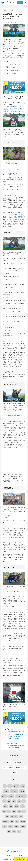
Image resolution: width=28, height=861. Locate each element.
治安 (7, 816)
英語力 (16, 826)
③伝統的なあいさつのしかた (14, 70)
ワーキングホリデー (8, 767)
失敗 (11, 806)
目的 (17, 821)
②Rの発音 (11, 69)
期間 (19, 811)
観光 (9, 831)
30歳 (5, 786)
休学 (4, 801)
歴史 (23, 811)
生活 (16, 816)
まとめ (8, 74)
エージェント (14, 791)
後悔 (9, 811)
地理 (19, 801)
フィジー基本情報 (17, 762)
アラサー (6, 791)
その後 (22, 786)
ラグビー (11, 796)
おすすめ (16, 786)
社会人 (4, 826)
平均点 (22, 806)
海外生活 (18, 767)
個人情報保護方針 (10, 855)
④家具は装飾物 (12, 71)
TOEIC (8, 762)
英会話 (10, 826)
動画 (4, 335)
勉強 (14, 801)
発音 (12, 821)
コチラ (8, 706)
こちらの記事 (20, 618)
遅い (19, 831)
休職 (9, 801)
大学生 (5, 806)
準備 (12, 816)
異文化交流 (5, 821)
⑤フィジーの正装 (12, 73)
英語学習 (14, 772)
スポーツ (22, 791)
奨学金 (16, 806)
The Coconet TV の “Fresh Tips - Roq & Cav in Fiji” (13, 108)
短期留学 (23, 821)
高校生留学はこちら (20, 2)
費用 (14, 831)
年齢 (4, 811)
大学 (23, 801)
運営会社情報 (19, 855)
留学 (24, 767)
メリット (4, 796)
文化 (14, 811)
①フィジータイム (12, 67)
